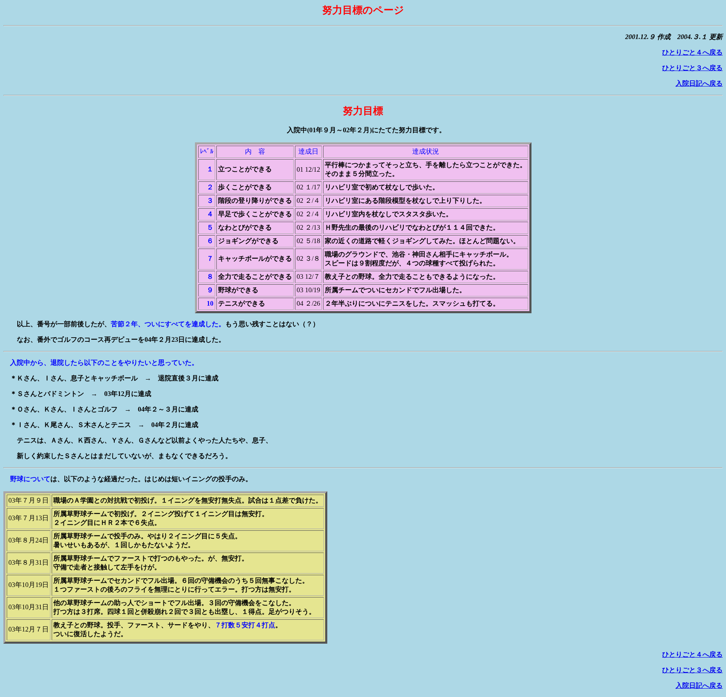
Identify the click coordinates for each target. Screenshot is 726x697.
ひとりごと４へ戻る (692, 52)
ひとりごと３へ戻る (692, 67)
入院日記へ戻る (699, 83)
